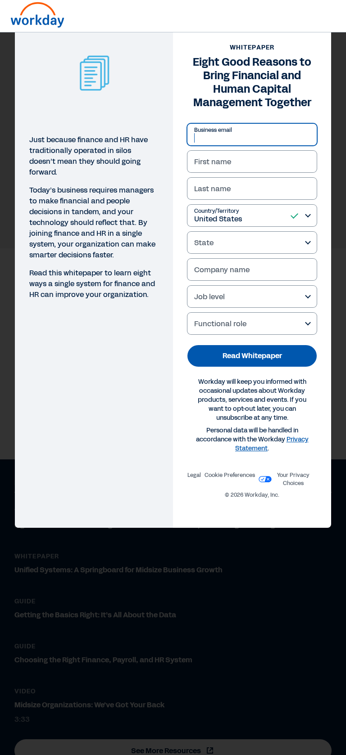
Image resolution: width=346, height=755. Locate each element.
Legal (194, 475)
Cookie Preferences (230, 475)
